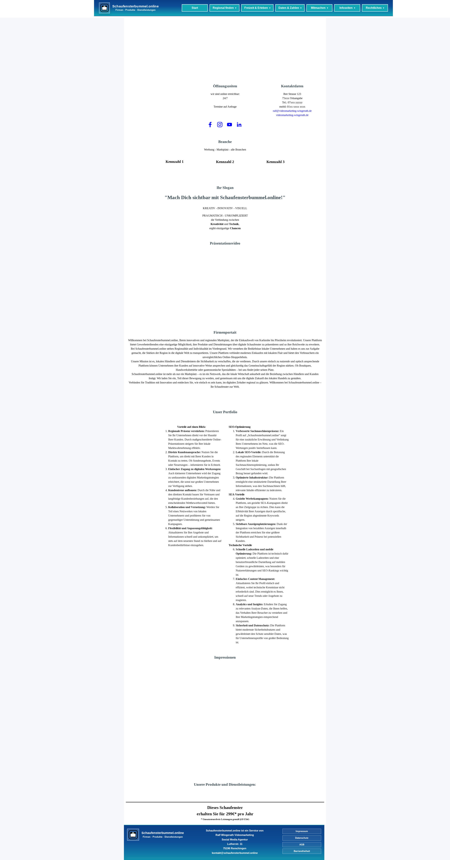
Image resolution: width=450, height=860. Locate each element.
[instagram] (220, 124)
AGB (301, 844)
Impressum (302, 831)
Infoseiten (346, 7)
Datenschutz (301, 838)
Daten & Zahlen (288, 7)
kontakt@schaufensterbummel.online (235, 852)
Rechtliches (374, 7)
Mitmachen (318, 7)
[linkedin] (239, 124)
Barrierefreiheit (302, 851)
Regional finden (223, 7)
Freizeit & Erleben (256, 7)
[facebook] (210, 124)
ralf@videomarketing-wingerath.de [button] (292, 110)
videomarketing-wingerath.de (292, 115)
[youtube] (229, 124)
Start (195, 7)
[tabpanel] (258, 37)
